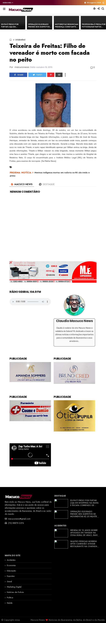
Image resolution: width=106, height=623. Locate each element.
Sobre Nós (7, 3)
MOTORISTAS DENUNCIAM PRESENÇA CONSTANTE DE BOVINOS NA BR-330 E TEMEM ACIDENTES (66, 28)
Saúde (9, 602)
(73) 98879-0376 (15, 523)
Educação (11, 570)
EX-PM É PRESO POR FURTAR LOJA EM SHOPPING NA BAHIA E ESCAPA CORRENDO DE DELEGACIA (84, 504)
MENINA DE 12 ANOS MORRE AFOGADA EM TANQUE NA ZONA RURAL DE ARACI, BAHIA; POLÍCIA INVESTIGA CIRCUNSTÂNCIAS (84, 535)
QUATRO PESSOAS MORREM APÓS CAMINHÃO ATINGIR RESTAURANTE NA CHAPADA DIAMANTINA (83, 545)
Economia (11, 565)
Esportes (11, 576)
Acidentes (11, 560)
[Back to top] (99, 616)
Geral (9, 581)
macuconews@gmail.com (18, 518)
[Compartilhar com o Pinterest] (50, 75)
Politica (10, 597)
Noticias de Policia (15, 592)
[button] (7, 2)
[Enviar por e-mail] (59, 75)
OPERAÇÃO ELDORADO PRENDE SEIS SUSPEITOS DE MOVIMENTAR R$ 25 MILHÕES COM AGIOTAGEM (84, 515)
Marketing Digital (14, 586)
